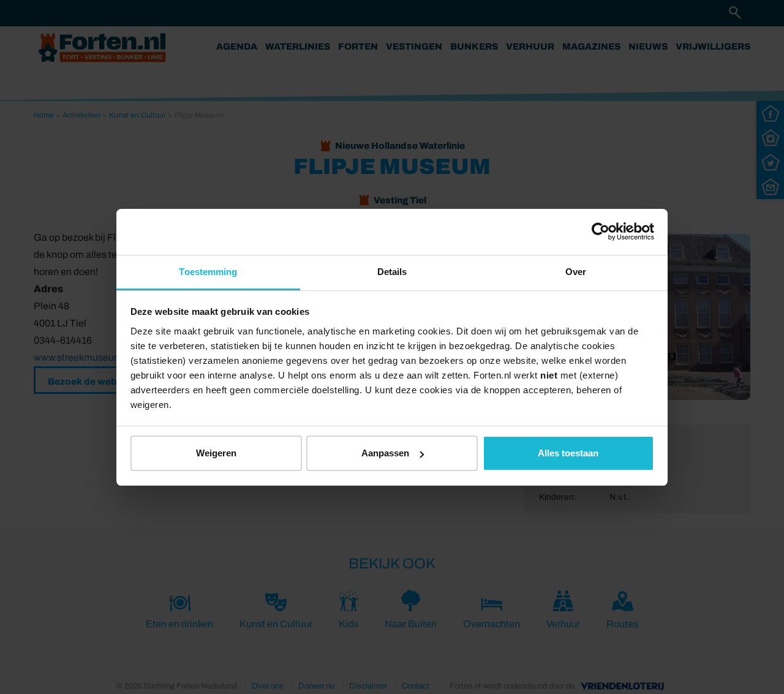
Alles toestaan (568, 453)
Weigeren (216, 453)
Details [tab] (392, 271)
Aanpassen (385, 453)
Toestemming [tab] (208, 271)
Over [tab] (575, 271)
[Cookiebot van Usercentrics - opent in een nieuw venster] (600, 231)
